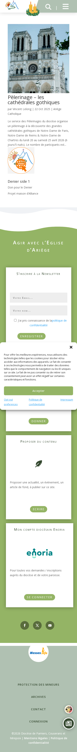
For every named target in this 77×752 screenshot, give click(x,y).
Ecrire (38, 509)
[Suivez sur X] (37, 625)
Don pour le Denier (20, 187)
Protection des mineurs (38, 684)
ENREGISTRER (31, 336)
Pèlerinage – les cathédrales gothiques (34, 100)
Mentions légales (36, 738)
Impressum (66, 399)
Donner (38, 421)
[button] (71, 347)
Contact (38, 709)
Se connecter (39, 597)
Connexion (38, 721)
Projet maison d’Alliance (23, 193)
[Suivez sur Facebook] (24, 625)
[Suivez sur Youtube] (50, 625)
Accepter (38, 391)
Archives (38, 697)
